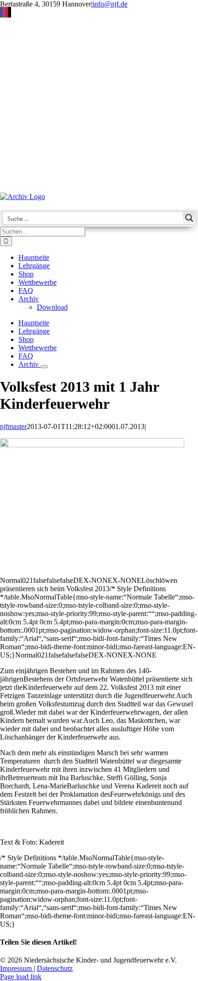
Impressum (17, 968)
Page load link (20, 977)
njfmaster (13, 426)
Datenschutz (55, 968)
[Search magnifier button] (189, 217)
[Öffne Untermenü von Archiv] (44, 366)
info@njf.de (110, 4)
